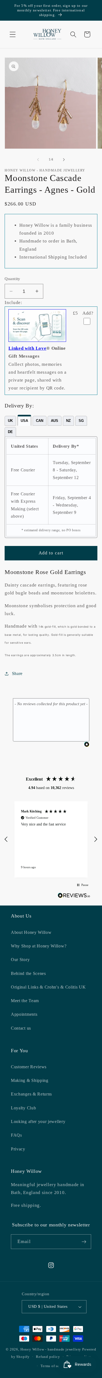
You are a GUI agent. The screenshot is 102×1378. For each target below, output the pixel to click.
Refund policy (48, 1357)
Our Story (20, 959)
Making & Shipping (29, 1080)
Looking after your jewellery (38, 1121)
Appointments (24, 1014)
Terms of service (54, 1366)
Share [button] (17, 673)
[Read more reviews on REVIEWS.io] (74, 896)
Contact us (21, 1028)
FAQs (16, 1135)
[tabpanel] (51, 487)
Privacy (18, 1149)
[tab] (10, 421)
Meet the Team (25, 1000)
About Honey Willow (31, 932)
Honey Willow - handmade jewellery (50, 1349)
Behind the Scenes (28, 973)
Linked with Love (27, 348)
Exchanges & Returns (31, 1094)
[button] (13, 34)
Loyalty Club (23, 1108)
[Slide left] (38, 159)
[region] (51, 839)
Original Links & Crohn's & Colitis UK (48, 987)
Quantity (12, 279)
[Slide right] (64, 159)
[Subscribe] (84, 1241)
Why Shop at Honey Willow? (38, 946)
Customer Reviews (29, 1066)
